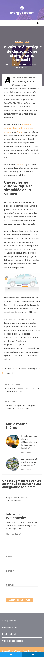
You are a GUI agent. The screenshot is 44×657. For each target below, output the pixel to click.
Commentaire (13, 534)
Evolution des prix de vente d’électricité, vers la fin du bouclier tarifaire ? (29, 442)
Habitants (19, 41)
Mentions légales (10, 634)
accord (19, 164)
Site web (10, 585)
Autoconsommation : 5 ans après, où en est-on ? (29, 462)
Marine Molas (24, 67)
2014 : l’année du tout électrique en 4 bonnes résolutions (22, 390)
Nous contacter (9, 627)
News (27, 41)
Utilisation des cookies (12, 641)
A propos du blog (10, 620)
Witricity (20, 132)
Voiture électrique (29, 368)
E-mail (10, 570)
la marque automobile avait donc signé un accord (19, 128)
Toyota (10, 368)
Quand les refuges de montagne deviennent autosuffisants (20, 407)
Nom (9, 556)
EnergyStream (22, 13)
